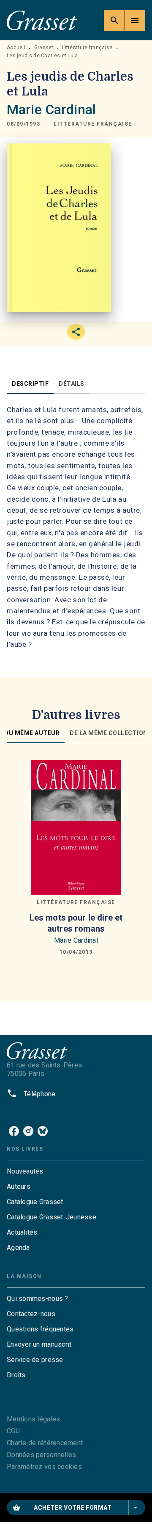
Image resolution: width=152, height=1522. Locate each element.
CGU (13, 1431)
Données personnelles (41, 1455)
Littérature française (87, 48)
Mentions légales (33, 1419)
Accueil (16, 48)
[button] (93, 124)
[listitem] (14, 1131)
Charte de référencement (45, 1443)
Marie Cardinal (51, 109)
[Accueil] (42, 20)
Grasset (44, 48)
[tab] (30, 383)
